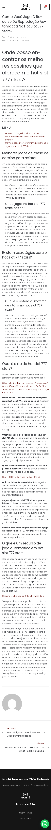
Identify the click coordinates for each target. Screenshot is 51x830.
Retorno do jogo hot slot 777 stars (22, 133)
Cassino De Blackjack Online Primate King (23, 596)
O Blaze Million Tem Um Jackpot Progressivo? (25, 383)
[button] (3, 6)
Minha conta (25, 818)
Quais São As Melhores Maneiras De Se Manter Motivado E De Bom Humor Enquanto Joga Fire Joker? (25, 389)
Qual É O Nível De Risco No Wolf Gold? (21, 477)
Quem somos (25, 812)
